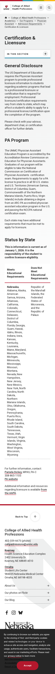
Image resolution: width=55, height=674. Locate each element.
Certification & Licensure (16, 27)
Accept (27, 665)
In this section (17, 54)
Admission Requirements (30, 24)
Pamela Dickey (13, 472)
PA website (11, 479)
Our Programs (26, 21)
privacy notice (14, 656)
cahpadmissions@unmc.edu (21, 544)
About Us (10, 585)
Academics (10, 21)
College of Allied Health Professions (28, 17)
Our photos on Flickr (16, 592)
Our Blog (10, 599)
